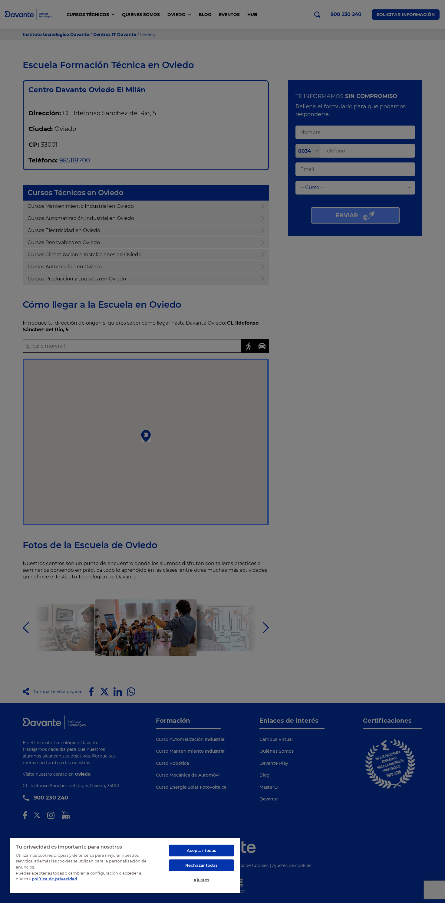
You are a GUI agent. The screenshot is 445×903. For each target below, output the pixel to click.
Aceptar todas (201, 850)
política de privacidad (54, 878)
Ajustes (201, 879)
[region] (125, 865)
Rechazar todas (201, 865)
